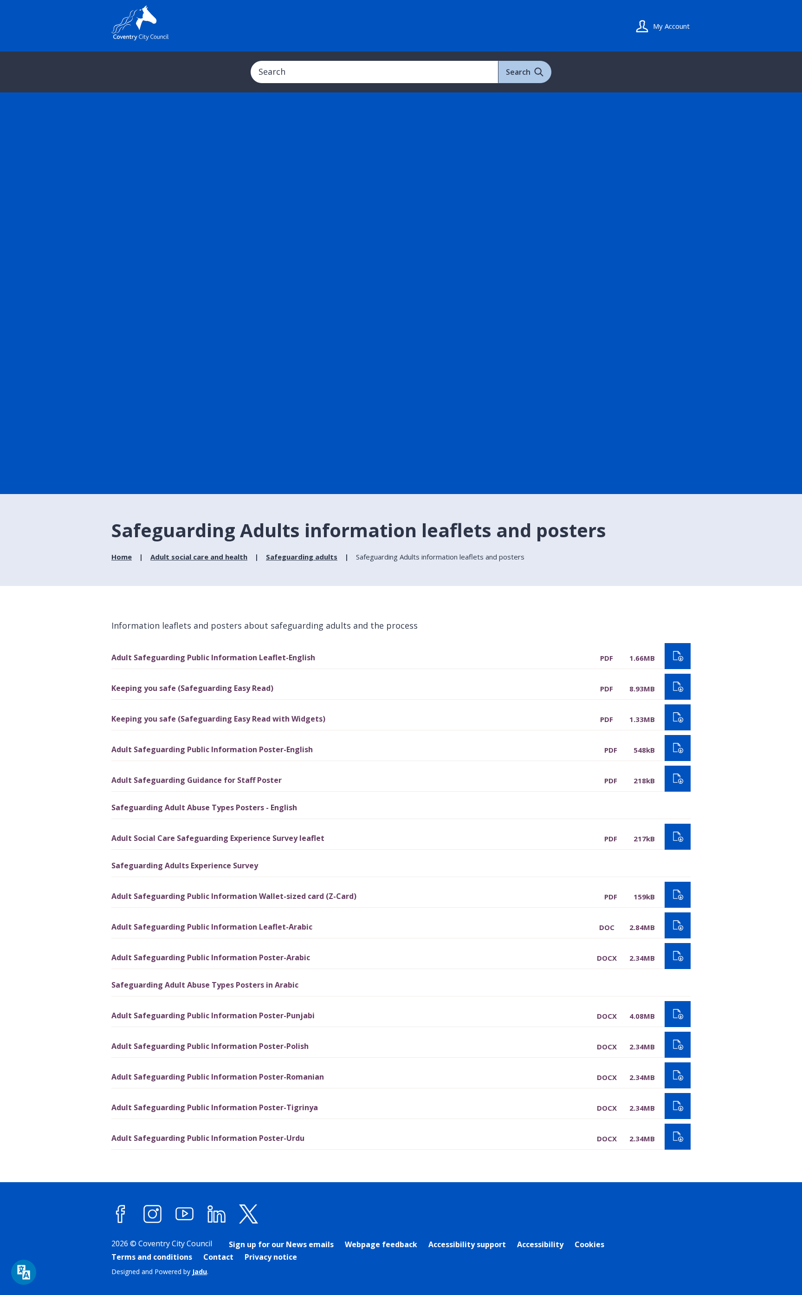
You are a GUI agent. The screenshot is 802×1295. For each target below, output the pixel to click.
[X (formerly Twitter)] (249, 1214)
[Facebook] (121, 1214)
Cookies (589, 1244)
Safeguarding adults (301, 556)
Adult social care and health (198, 556)
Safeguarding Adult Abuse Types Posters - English (204, 807)
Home (121, 556)
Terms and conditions (151, 1257)
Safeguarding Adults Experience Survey (184, 865)
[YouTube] (185, 1214)
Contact (218, 1257)
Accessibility (540, 1244)
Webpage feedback (381, 1244)
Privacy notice (271, 1257)
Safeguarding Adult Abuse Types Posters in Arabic (204, 985)
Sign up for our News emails (281, 1244)
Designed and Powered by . (159, 1271)
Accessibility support (467, 1244)
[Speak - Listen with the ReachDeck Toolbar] (23, 1272)
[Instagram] (153, 1214)
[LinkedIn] (217, 1214)
